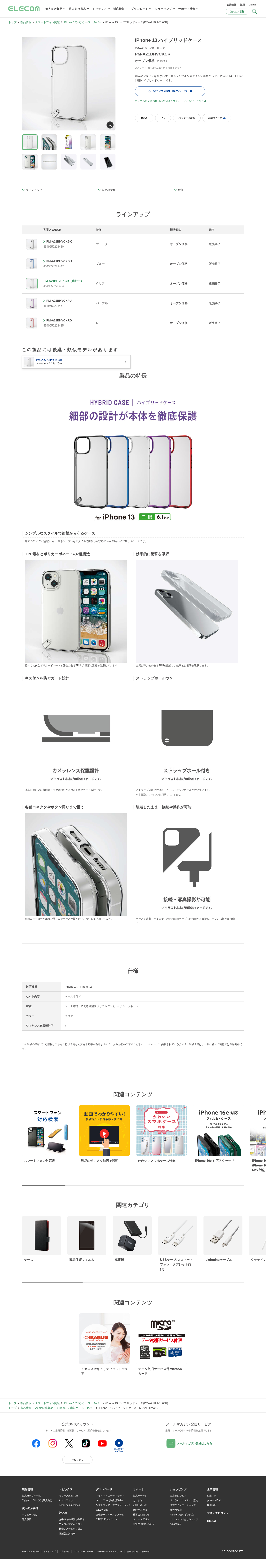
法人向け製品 (77, 8)
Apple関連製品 (44, 1407)
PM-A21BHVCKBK (59, 241)
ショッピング (163, 8)
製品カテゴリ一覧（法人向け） (38, 1500)
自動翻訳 (146, 1551)
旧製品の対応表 (67, 1533)
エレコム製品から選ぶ (70, 1524)
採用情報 (211, 1505)
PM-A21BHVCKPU (59, 300)
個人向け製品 (54, 8)
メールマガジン (141, 1519)
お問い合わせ (140, 1505)
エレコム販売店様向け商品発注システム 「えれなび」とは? (169, 101)
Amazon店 (175, 1524)
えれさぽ (137, 1500)
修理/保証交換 (140, 1509)
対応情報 (119, 8)
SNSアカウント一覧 (31, 1551)
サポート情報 (187, 8)
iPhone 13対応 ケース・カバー (82, 22)
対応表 (144, 118)
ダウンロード (139, 8)
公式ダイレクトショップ (183, 1505)
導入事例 (26, 1519)
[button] (66, 1489)
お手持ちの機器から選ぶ (72, 1519)
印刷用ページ (215, 118)
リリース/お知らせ (68, 1495)
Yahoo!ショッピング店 (182, 1514)
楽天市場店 (176, 1509)
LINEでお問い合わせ (144, 1524)
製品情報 (25, 22)
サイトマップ (49, 1551)
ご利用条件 (64, 1551)
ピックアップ (66, 1500)
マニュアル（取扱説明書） (110, 1500)
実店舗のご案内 (178, 1495)
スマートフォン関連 (47, 22)
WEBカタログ (103, 1509)
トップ (12, 22)
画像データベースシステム (110, 1514)
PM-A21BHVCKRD (59, 320)
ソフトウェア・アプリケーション (113, 1505)
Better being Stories (69, 1505)
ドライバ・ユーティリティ (110, 1495)
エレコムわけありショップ (184, 1519)
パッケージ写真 (187, 118)
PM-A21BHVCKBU (59, 261)
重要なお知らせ (141, 1514)
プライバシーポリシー (83, 1551)
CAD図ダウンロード (106, 1519)
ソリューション (30, 1514)
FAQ (163, 118)
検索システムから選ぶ (70, 1528)
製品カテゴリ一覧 (31, 1495)
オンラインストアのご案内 (184, 1500)
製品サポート (140, 1495)
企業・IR (211, 1495)
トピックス (99, 8)
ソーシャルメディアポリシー (109, 1551)
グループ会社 (214, 1500)
